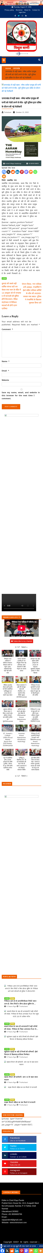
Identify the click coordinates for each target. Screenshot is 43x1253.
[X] (8, 172)
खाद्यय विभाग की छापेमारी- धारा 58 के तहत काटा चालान (21, 1078)
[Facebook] (15, 16)
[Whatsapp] (35, 172)
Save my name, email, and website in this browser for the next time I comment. (21, 395)
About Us (27, 10)
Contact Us (36, 10)
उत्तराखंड (4, 278)
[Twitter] (19, 16)
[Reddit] (13, 172)
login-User (22, 12)
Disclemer (19, 10)
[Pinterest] (22, 172)
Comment (7, 329)
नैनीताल (12, 998)
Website (5, 380)
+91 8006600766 (15, 1214)
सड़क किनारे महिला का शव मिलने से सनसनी (19, 1102)
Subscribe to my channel (22, 641)
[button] (24, 647)
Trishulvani (23, 1006)
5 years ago (11, 1006)
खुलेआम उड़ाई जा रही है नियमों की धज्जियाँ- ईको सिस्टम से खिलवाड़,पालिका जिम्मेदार (21, 1053)
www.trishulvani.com (18, 1223)
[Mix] (31, 172)
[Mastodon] (26, 172)
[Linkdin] (26, 16)
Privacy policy (9, 10)
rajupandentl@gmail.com (12, 1220)
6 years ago (11, 1032)
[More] (4, 176)
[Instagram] (23, 16)
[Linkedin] (17, 172)
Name (5, 361)
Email (5, 370)
